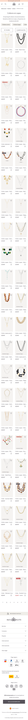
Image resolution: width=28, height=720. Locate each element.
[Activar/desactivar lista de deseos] (11, 35)
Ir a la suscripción (14, 701)
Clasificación (21, 30)
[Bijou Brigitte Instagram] (11, 686)
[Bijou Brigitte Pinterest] (21, 686)
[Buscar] (5, 4)
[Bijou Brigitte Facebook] (16, 686)
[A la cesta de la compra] (11, 52)
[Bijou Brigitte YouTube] (14, 689)
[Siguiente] (25, 602)
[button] (19, 4)
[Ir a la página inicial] (14, 3)
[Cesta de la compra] (26, 4)
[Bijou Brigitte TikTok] (7, 686)
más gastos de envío (16, 712)
